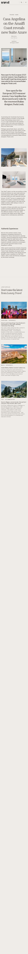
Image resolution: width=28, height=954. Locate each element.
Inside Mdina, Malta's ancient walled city (13, 368)
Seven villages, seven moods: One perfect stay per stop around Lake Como (13, 402)
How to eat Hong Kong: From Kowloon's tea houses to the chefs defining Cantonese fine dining (13, 324)
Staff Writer (14, 38)
